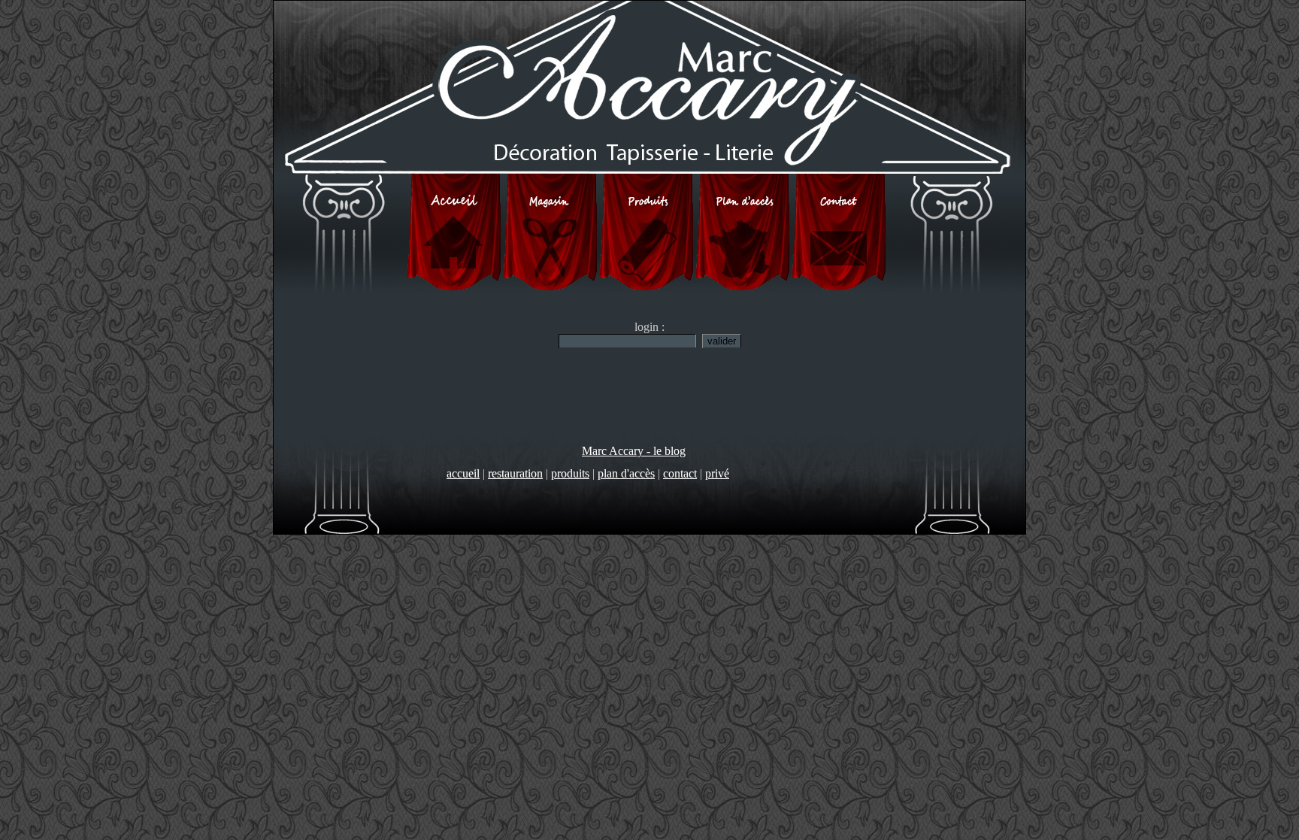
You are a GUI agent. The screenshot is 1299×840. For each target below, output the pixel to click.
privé (717, 473)
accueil (463, 473)
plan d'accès (626, 473)
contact (680, 473)
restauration (515, 473)
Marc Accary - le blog (634, 450)
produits (570, 473)
